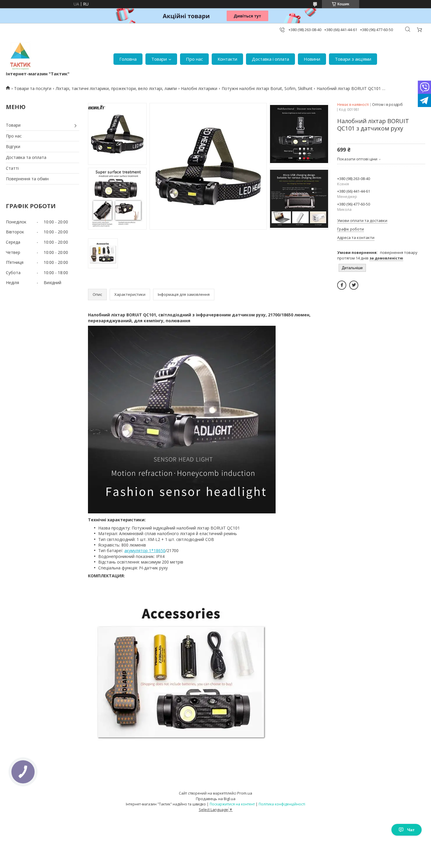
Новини (312, 59)
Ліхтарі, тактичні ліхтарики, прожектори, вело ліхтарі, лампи (116, 88)
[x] (353, 285)
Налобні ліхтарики (199, 88)
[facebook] (341, 285)
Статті (12, 168)
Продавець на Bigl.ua (215, 798)
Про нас (194, 59)
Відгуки (13, 146)
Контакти (227, 59)
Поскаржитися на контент (232, 804)
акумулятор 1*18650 (144, 550)
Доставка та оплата (26, 157)
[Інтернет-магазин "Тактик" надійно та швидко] (20, 56)
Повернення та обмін (27, 178)
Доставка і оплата (270, 59)
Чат (411, 829)
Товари (159, 59)
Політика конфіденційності (282, 804)
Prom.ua (244, 793)
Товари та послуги (32, 88)
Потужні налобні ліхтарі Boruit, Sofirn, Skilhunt (267, 88)
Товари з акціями (353, 59)
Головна (128, 59)
